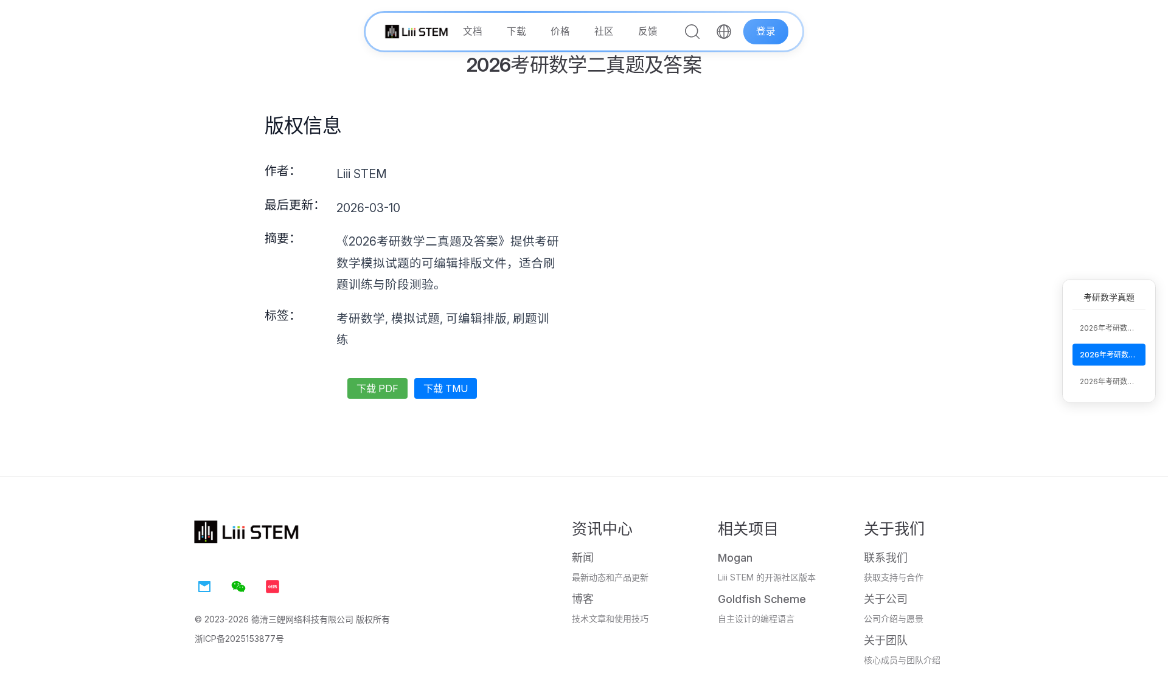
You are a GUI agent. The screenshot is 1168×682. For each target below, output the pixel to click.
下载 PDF (377, 388)
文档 (472, 31)
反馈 (648, 31)
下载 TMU (445, 388)
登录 (766, 31)
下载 (516, 31)
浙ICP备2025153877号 (239, 638)
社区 (604, 31)
